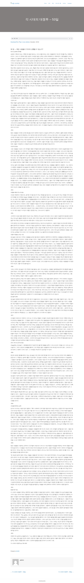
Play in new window (24, 42)
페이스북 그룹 (58, 3)
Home (45, 3)
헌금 (53, 3)
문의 (49, 3)
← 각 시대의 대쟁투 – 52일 (18, 572)
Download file (14, 42)
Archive (64, 3)
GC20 (17, 551)
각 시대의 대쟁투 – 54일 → (65, 572)
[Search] (72, 3)
